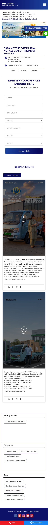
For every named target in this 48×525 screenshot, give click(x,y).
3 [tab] (26, 35)
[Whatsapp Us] (45, 33)
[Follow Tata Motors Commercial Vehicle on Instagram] (24, 516)
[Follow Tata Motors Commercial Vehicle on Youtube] (28, 516)
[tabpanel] (24, 30)
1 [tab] (21, 35)
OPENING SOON (32, 65)
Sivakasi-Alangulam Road (15, 422)
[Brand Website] (32, 516)
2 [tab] (24, 35)
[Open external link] (36, 30)
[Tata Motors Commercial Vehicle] (10, 4)
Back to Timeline (12, 175)
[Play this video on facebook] (24, 218)
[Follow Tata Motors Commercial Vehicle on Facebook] (16, 516)
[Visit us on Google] (20, 516)
